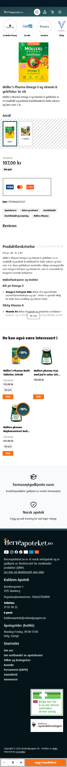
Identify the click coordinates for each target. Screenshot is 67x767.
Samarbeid (10, 674)
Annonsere (11, 679)
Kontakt (9, 665)
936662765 (38, 597)
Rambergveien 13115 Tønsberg (13, 589)
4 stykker (25, 138)
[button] (33, 62)
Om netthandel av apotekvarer (23, 655)
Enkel (10, 141)
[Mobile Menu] (60, 12)
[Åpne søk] (37, 12)
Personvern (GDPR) (16, 670)
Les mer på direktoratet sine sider (24, 572)
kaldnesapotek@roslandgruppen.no (25, 618)
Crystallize (20, 751)
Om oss (8, 650)
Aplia (55, 748)
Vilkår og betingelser (17, 660)
